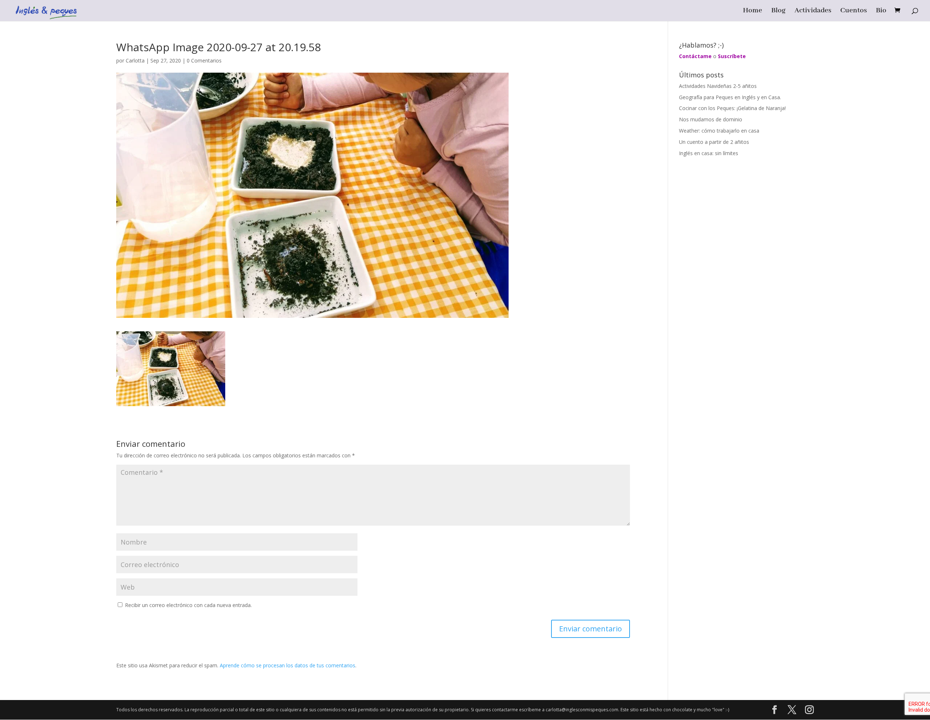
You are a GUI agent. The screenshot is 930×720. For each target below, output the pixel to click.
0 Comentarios (204, 60)
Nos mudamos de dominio (710, 119)
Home (752, 11)
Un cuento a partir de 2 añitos (714, 141)
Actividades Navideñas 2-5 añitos (718, 85)
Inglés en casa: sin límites (708, 153)
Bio (881, 11)
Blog (778, 11)
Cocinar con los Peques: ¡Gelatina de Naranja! (732, 108)
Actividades (812, 11)
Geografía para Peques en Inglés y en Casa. (730, 97)
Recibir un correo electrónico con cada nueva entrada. (188, 605)
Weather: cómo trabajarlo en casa (719, 130)
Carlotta (135, 60)
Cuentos (853, 11)
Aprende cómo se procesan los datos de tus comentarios (287, 665)
